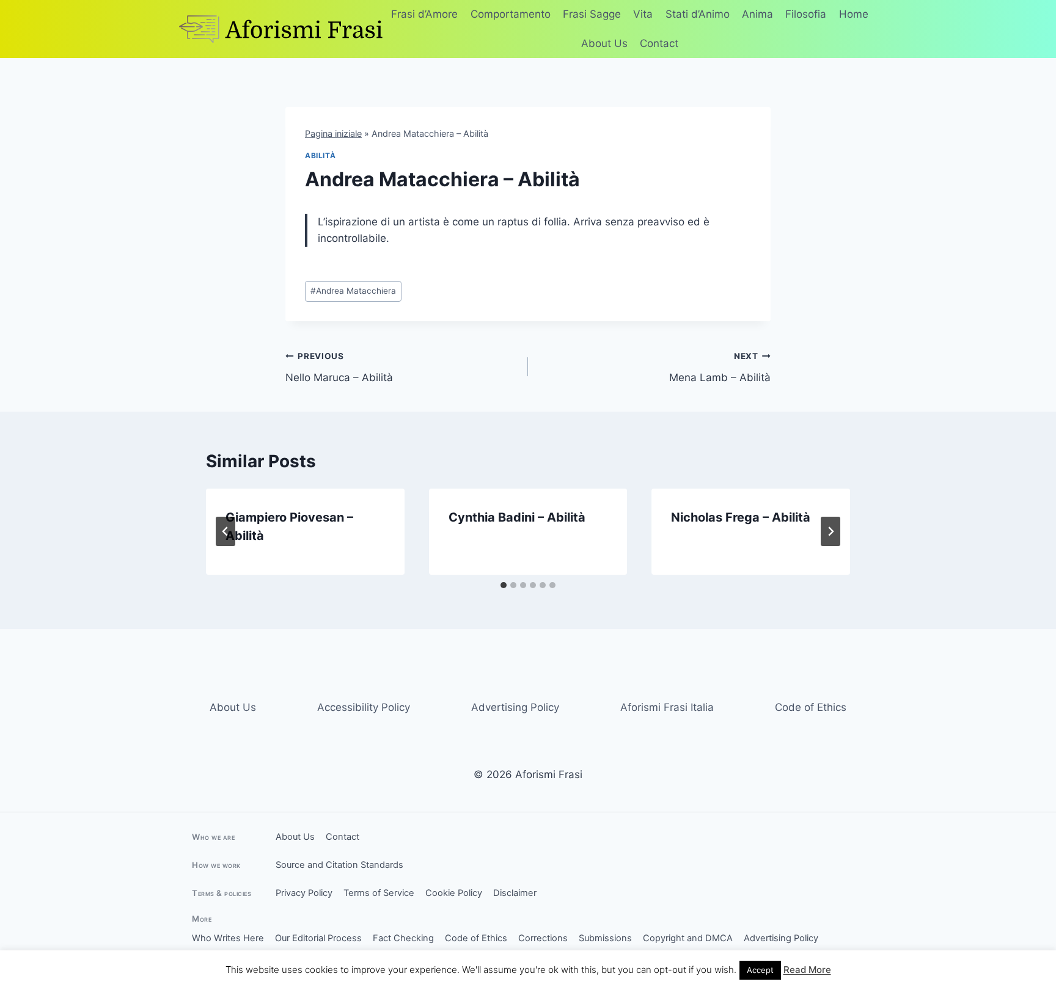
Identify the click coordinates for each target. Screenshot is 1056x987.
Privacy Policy (304, 892)
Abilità (320, 155)
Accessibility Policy (363, 707)
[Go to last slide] (225, 531)
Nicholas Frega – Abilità (740, 517)
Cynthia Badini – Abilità (517, 517)
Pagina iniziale (333, 133)
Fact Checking (403, 938)
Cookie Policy (453, 892)
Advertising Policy (515, 707)
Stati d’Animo (698, 14)
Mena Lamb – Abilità (720, 367)
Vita (643, 14)
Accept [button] (760, 970)
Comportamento (511, 14)
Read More (807, 969)
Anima (757, 14)
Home (853, 14)
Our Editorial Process (318, 938)
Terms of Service (378, 892)
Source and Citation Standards (339, 864)
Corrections (543, 938)
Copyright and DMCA (688, 938)
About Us (604, 43)
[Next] (830, 531)
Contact (659, 43)
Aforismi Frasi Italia (667, 707)
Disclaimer (515, 892)
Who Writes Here (228, 938)
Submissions (605, 938)
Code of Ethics (810, 707)
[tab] (504, 585)
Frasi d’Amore (424, 14)
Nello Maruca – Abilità (339, 367)
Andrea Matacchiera (353, 291)
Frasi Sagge (592, 14)
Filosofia (805, 14)
